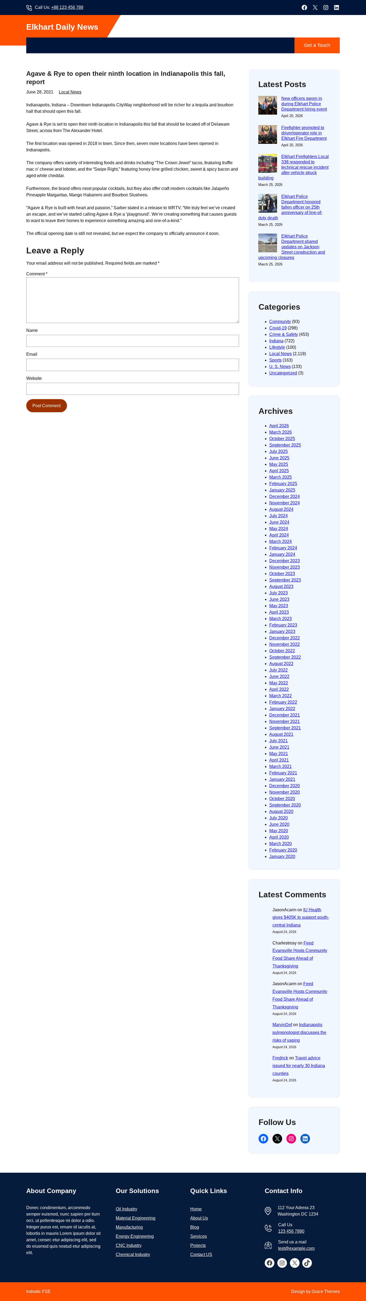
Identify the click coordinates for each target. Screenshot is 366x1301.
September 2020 (285, 805)
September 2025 (285, 445)
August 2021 (281, 734)
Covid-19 (278, 328)
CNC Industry (128, 1245)
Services (198, 1236)
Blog (194, 1227)
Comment (36, 274)
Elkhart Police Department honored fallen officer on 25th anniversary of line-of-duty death (290, 207)
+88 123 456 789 (67, 7)
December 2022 (284, 638)
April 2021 (279, 760)
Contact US (201, 1254)
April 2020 (279, 837)
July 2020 (278, 818)
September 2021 (285, 728)
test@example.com (296, 1248)
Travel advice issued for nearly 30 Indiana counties (298, 1066)
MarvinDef (282, 1024)
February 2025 (283, 483)
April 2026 (279, 425)
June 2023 (279, 599)
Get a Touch (317, 45)
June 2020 (279, 824)
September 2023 (285, 580)
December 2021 (284, 715)
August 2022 (281, 663)
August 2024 (281, 509)
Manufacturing (129, 1227)
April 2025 (279, 470)
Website (34, 378)
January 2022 (282, 708)
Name (32, 330)
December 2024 (284, 496)
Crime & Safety (283, 334)
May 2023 (278, 605)
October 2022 (282, 650)
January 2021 (282, 779)
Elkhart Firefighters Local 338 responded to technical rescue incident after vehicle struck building (293, 167)
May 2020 (278, 830)
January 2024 (282, 554)
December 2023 (284, 560)
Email (31, 354)
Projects (198, 1245)
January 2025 (282, 490)
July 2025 (278, 451)
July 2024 (278, 515)
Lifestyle (277, 347)
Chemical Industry (133, 1254)
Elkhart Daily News (62, 27)
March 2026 (280, 432)
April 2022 (279, 689)
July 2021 (278, 740)
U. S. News (280, 366)
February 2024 (283, 548)
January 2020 (282, 856)
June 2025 (279, 458)
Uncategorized (283, 373)
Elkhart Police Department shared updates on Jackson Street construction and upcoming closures (291, 247)
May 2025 (278, 464)
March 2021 (280, 766)
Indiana (276, 341)
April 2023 (279, 612)
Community (280, 321)
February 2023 (283, 625)
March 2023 (280, 618)
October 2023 (282, 573)
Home (196, 1209)
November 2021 (284, 721)
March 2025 (280, 477)
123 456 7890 (291, 1231)
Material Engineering (135, 1218)
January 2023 (282, 631)
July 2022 (278, 670)
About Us (199, 1218)
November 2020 (284, 792)
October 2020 (282, 798)
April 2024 (279, 535)
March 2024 (280, 541)
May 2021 (278, 753)
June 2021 (279, 747)
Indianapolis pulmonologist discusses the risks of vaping (299, 1032)
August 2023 (281, 586)
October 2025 (282, 438)
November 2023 (284, 567)
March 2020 (280, 843)
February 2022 (283, 702)
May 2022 (278, 683)
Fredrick (280, 1058)
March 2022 (280, 695)
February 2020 (283, 850)
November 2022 (284, 644)
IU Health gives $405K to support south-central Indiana (300, 918)
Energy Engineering (135, 1236)
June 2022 (279, 676)
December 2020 (284, 785)
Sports (275, 360)
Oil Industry (126, 1209)
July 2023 (278, 593)
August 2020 (281, 811)
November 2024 (284, 503)
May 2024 (278, 528)
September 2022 (285, 657)
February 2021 (283, 773)
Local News (70, 92)
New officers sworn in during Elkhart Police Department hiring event (304, 103)
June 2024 (279, 522)
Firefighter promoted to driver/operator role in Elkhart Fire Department (304, 133)
